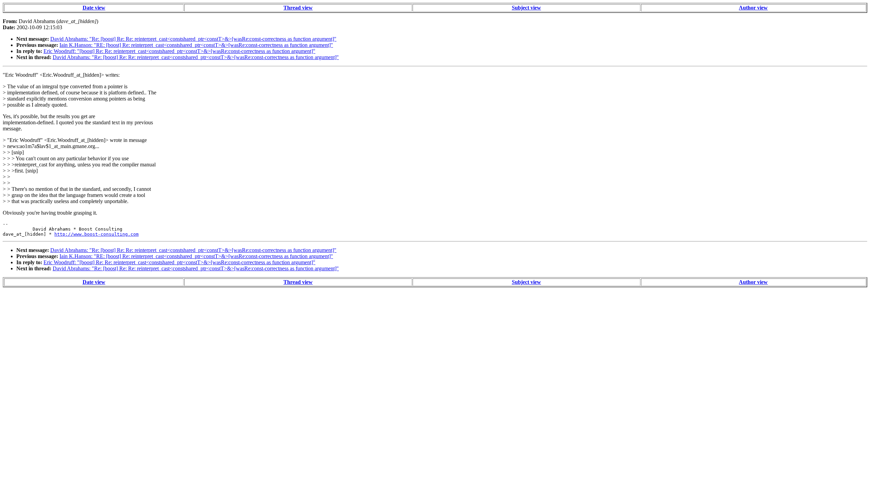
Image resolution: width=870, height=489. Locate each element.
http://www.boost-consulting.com (96, 234)
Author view (753, 8)
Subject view (526, 8)
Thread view (298, 8)
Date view (94, 8)
